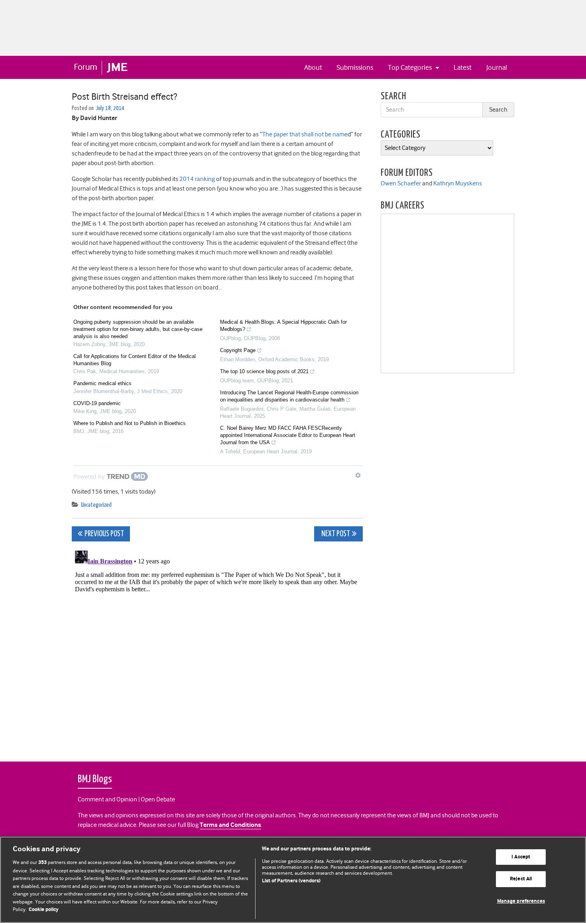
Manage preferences (521, 901)
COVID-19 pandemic (97, 403)
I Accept (520, 857)
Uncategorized (96, 505)
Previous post (104, 534)
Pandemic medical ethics (102, 383)
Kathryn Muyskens (457, 183)
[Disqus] (217, 647)
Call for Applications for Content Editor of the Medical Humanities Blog (134, 359)
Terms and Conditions (230, 825)
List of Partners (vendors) (291, 881)
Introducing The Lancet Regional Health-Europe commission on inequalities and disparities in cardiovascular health (289, 396)
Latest (463, 67)
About (313, 67)
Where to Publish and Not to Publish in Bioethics (129, 423)
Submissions (354, 67)
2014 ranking (197, 179)
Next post (335, 534)
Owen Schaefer (401, 183)
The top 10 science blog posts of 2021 (264, 371)
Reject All (521, 879)
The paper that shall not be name (305, 134)
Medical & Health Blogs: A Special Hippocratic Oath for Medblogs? (283, 325)
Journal (496, 67)
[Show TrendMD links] (358, 475)
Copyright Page (238, 350)
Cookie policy (44, 910)
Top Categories (410, 67)
